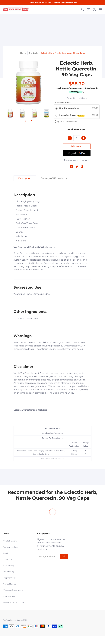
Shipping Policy (9, 578)
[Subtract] (70, 138)
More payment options (76, 160)
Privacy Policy (8, 565)
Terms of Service (9, 584)
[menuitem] (83, 9)
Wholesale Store (9, 596)
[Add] (83, 138)
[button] (83, 9)
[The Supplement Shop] (16, 9)
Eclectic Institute (76, 98)
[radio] (57, 108)
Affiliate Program (10, 541)
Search (5, 553)
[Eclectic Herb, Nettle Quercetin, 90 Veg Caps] (28, 83)
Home (23, 53)
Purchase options (62, 102)
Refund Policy (8, 572)
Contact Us (7, 559)
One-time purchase (69, 108)
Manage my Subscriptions (13, 602)
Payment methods (10, 547)
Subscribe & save (71, 115)
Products (33, 53)
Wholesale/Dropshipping (13, 590)
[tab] (25, 178)
